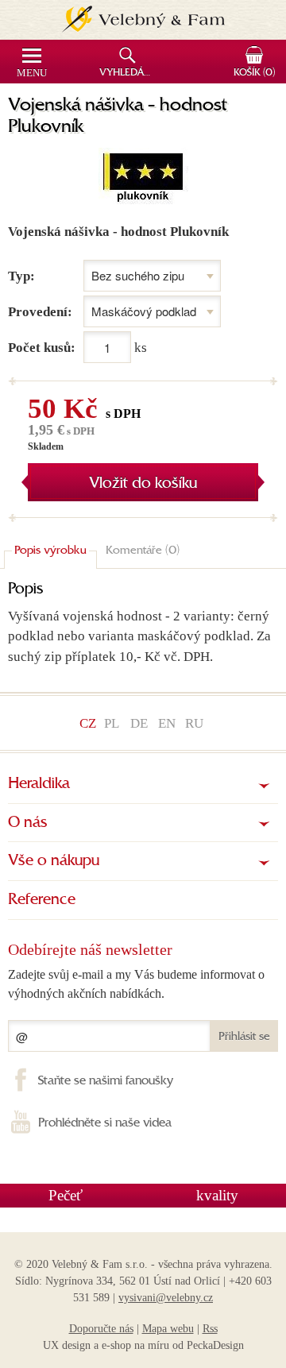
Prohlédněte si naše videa (105, 1123)
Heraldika (39, 784)
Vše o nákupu (53, 861)
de (139, 723)
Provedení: (40, 311)
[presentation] (50, 551)
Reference (41, 900)
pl (111, 723)
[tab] (50, 551)
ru (194, 723)
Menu (32, 73)
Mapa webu (168, 1329)
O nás (28, 823)
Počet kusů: (41, 347)
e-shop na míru (135, 1345)
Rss (210, 1329)
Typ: (21, 276)
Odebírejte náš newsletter (90, 949)
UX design (67, 1345)
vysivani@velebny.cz (165, 1298)
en (167, 723)
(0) (254, 73)
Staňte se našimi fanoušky (105, 1081)
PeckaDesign (215, 1345)
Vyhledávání (129, 73)
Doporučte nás (101, 1329)
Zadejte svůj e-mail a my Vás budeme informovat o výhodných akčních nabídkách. (136, 984)
